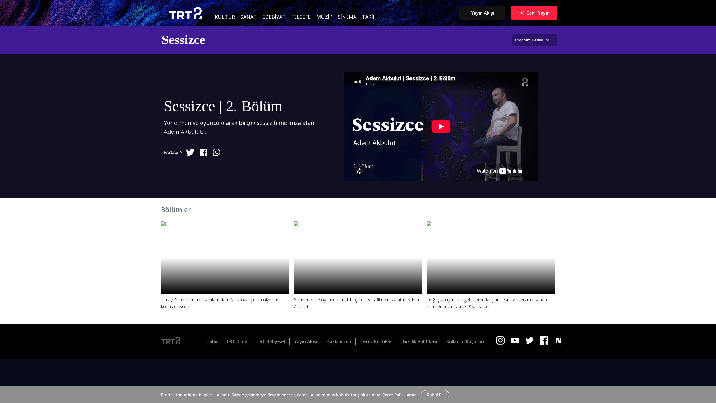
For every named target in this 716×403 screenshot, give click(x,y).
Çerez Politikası (377, 341)
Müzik (324, 16)
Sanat (249, 16)
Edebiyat (274, 16)
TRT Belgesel (270, 341)
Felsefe (301, 16)
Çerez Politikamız (399, 394)
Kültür (225, 16)
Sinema (347, 16)
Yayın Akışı (482, 13)
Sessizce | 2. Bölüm (223, 106)
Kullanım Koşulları (465, 341)
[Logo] (175, 341)
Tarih (369, 16)
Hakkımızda (338, 341)
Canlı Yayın (538, 13)
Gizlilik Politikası (420, 341)
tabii (212, 341)
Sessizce (183, 39)
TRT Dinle (236, 341)
